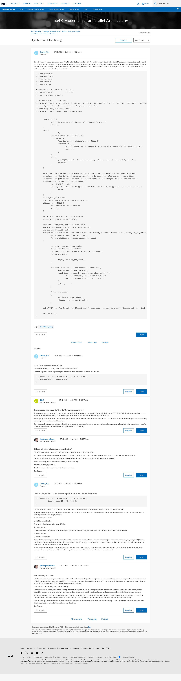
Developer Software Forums (53, 31)
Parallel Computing (47, 327)
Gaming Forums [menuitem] (77, 9)
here (91, 634)
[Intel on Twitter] (26, 660)
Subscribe (123, 40)
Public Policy (106, 655)
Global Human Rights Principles (149, 668)
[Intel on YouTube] (37, 660)
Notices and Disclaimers (58, 668)
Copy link (128, 391)
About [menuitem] (22, 9)
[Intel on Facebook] (21, 660)
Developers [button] (51, 4)
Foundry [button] (74, 4)
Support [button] (26, 4)
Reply (141, 334)
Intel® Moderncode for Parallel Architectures (45, 34)
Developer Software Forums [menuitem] (37, 9)
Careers (68, 655)
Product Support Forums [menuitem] (59, 9)
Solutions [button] (37, 4)
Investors (60, 655)
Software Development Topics (74, 31)
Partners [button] (63, 4)
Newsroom (52, 655)
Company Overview (28, 655)
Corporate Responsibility (82, 655)
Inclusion (96, 655)
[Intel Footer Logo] (10, 662)
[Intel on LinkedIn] (32, 660)
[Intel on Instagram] (42, 660)
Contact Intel (41, 655)
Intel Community (36, 31)
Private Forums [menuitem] (102, 9)
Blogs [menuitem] (90, 9)
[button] (146, 52)
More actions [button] (140, 40)
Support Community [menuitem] (8, 9)
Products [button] (15, 4)
